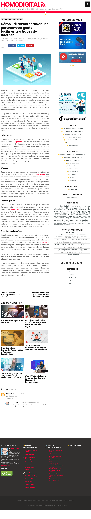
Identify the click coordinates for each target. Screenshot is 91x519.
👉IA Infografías (72, 180)
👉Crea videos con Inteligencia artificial (72, 157)
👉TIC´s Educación (72, 174)
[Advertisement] (72, 78)
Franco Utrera (16, 402)
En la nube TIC (29, 462)
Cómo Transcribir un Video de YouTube (54, 479)
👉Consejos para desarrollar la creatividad (72, 131)
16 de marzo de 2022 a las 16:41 (21, 394)
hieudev (9, 394)
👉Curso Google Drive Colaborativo (72, 134)
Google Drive (86, 219)
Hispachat (18, 142)
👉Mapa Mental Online (72, 171)
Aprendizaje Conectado (63, 219)
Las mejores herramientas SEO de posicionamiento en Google (55, 469)
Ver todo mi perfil (5, 465)
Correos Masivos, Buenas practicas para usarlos (10, 294)
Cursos (77, 217)
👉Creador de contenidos (72, 163)
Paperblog (72, 280)
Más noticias (69, 254)
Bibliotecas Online (81, 223)
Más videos (76, 254)
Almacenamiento (80, 221)
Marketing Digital (61, 206)
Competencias (76, 219)
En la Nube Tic (72, 277)
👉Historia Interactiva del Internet (72, 140)
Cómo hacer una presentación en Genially (56, 464)
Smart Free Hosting (31, 476)
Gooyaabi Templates (67, 500)
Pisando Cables (29, 454)
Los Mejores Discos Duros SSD (31, 451)
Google (88, 214)
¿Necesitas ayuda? (30, 487)
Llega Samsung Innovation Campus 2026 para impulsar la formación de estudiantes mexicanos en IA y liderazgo (72, 250)
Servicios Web (59, 208)
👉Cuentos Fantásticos (72, 168)
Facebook (84, 216)
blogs (84, 208)
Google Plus (67, 224)
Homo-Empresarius (31, 473)
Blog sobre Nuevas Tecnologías (30, 458)
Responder (9, 399)
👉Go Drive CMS (72, 177)
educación (57, 211)
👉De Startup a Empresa (72, 166)
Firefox (88, 221)
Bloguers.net (72, 272)
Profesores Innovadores (68, 221)
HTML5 (59, 220)
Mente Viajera (29, 481)
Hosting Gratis (69, 220)
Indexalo (72, 274)
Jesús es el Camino (31, 479)
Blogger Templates (38, 500)
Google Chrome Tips (76, 214)
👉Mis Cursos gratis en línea (72, 142)
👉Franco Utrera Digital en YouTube (72, 137)
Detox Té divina (29, 484)
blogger (84, 211)
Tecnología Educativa (59, 217)
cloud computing (85, 217)
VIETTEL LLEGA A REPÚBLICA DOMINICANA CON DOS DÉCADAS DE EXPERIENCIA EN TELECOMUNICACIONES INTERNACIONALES (72, 245)
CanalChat (15, 210)
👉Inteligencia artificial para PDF (72, 160)
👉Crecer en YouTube (72, 145)
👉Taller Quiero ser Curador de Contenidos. (72, 128)
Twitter (73, 213)
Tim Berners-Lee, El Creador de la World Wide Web (56, 475)
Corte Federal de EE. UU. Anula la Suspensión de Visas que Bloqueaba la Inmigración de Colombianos (72, 240)
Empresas (71, 209)
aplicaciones (6, 19)
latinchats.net (39, 174)
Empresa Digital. (80, 206)
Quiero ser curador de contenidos (65, 223)
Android (70, 217)
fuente (44, 242)
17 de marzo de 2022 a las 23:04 (30, 402)
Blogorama (72, 283)
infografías (82, 209)
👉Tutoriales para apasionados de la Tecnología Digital (72, 154)
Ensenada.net (29, 465)
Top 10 (81, 213)
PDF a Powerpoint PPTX (55, 454)
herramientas (17, 19)
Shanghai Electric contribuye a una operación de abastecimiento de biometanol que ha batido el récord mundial (72, 235)
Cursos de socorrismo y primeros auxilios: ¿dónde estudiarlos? (40, 294)
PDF (77, 220)
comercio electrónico (60, 213)
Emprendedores (61, 216)
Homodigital (21, 4)
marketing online (71, 211)
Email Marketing (73, 216)
